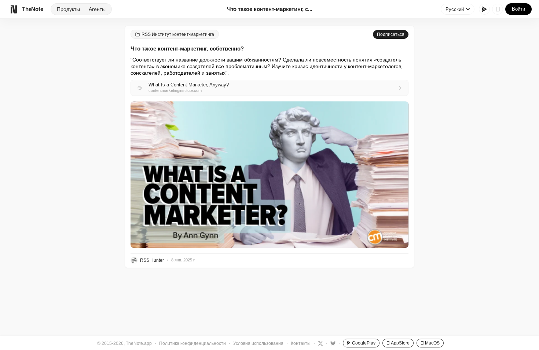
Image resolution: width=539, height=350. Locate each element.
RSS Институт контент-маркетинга (178, 34)
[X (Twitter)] (319, 343)
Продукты (68, 9)
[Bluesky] (332, 343)
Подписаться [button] (390, 34)
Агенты (97, 9)
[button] (269, 174)
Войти (518, 9)
